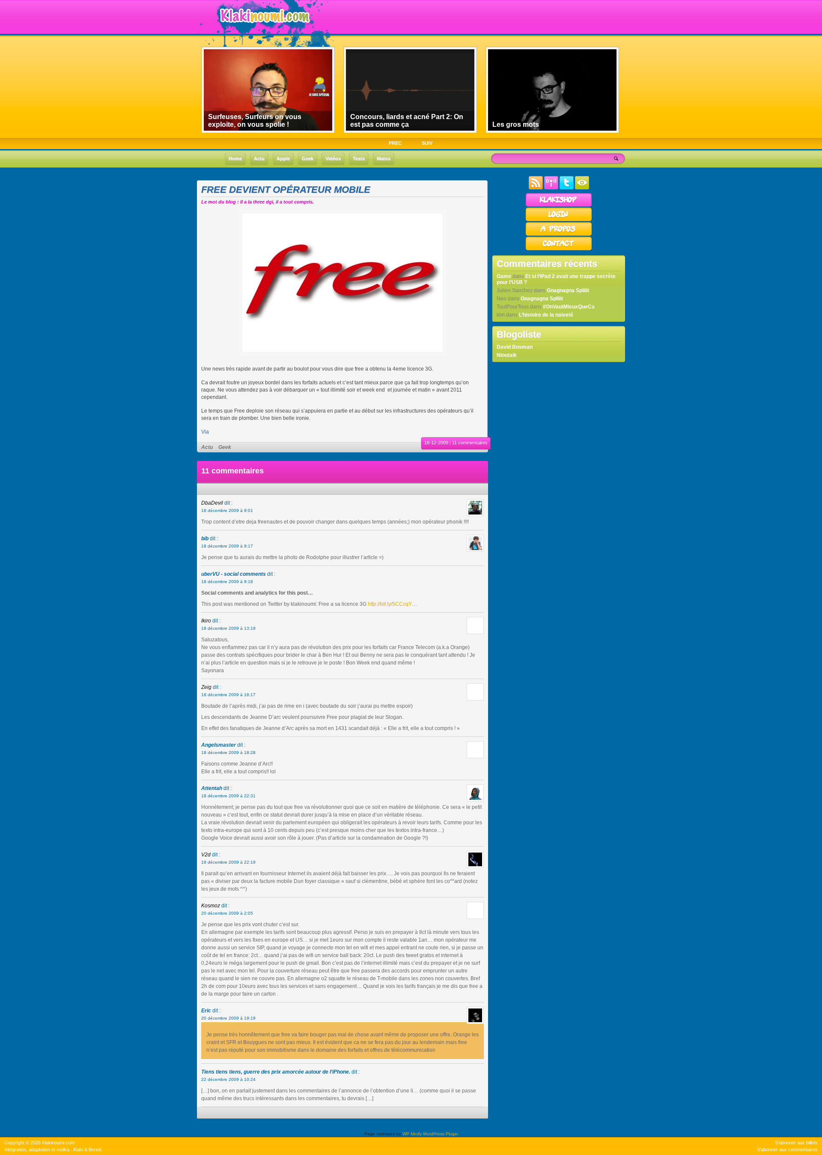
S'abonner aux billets (796, 1142)
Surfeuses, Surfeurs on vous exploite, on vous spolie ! (254, 120)
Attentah (211, 788)
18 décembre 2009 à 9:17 (227, 546)
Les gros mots (515, 124)
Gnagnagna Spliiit (568, 290)
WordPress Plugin (440, 1133)
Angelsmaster (218, 745)
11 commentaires (470, 442)
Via (205, 432)
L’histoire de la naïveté (546, 315)
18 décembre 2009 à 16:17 (228, 694)
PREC (395, 143)
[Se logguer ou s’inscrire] (558, 220)
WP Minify (412, 1133)
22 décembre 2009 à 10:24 (228, 1079)
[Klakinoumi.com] (264, 29)
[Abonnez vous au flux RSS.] (536, 188)
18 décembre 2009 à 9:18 (227, 581)
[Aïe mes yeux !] (582, 188)
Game (504, 276)
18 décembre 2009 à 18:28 (228, 752)
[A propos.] (558, 235)
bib (204, 539)
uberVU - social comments (233, 574)
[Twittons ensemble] (567, 188)
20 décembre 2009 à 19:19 (228, 1018)
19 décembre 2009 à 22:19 (228, 862)
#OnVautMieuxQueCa (569, 307)
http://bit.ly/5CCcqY (390, 604)
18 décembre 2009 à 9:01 (227, 510)
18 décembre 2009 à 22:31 (228, 795)
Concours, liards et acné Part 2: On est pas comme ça (406, 120)
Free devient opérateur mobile (285, 189)
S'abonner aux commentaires (787, 1149)
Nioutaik (507, 355)
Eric (206, 1011)
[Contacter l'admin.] (558, 249)
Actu (207, 447)
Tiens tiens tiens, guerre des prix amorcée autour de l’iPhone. (275, 1072)
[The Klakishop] (558, 206)
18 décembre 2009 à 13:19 (228, 628)
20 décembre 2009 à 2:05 (227, 913)
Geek (224, 447)
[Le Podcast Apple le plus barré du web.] (551, 188)
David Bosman (515, 347)
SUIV (427, 143)
